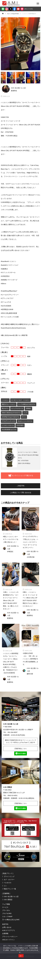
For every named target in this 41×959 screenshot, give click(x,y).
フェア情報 (6, 904)
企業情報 (5, 933)
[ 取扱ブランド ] (7, 873)
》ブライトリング (8, 876)
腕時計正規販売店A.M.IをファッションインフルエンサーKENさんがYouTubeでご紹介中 (20, 741)
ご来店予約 (20, 486)
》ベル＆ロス (6, 883)
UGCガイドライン (8, 940)
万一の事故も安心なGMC (11, 919)
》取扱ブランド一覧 (9, 889)
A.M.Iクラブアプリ (8, 930)
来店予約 (5, 924)
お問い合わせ (6, 927)
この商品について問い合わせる (20, 492)
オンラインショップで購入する (22, 475)
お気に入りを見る (28, 8)
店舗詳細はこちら (20, 748)
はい (21, 956)
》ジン (4, 886)
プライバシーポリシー (9, 936)
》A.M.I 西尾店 (7, 899)
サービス (5, 907)
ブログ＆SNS (6, 913)
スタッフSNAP (7, 916)
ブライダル (6, 910)
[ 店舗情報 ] (6, 893)
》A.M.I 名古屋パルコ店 (10, 896)
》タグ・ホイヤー (8, 879)
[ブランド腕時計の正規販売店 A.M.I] (13, 3)
